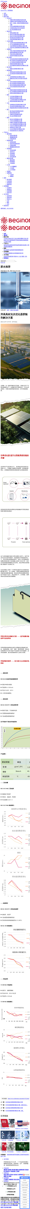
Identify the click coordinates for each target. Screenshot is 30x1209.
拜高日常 (9, 192)
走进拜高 (9, 195)
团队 (8, 202)
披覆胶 (12, 176)
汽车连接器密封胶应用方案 (17, 86)
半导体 (8, 75)
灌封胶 (5, 15)
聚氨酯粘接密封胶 (15, 147)
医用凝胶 (12, 161)
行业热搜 (9, 181)
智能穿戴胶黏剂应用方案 (16, 52)
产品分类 (6, 1168)
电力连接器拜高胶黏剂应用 (17, 83)
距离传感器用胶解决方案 (16, 93)
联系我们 (6, 1181)
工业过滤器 (10, 41)
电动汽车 (9, 31)
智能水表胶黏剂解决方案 (16, 68)
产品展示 (9, 187)
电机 (8, 94)
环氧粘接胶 (13, 145)
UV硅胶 (12, 168)
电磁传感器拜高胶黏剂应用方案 (18, 90)
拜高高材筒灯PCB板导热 (16, 130)
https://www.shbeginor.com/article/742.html (18, 1098)
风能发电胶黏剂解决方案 (16, 63)
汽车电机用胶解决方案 (16, 96)
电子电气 (9, 67)
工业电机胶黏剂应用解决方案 (18, 99)
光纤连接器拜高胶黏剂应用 (17, 81)
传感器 (8, 88)
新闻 (5, 177)
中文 (2, 1)
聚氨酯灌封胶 (13, 137)
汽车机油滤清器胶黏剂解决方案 (18, 42)
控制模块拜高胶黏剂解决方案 (18, 104)
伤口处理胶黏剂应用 (15, 116)
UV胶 (8, 164)
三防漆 (12, 174)
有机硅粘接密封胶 (15, 143)
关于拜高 (6, 194)
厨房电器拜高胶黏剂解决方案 (18, 72)
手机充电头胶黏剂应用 (16, 54)
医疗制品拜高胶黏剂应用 (16, 111)
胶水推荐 (9, 179)
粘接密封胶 (10, 140)
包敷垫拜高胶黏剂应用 (16, 114)
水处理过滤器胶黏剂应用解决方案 (19, 47)
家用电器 (9, 70)
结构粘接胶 (13, 142)
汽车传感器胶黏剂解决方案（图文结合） (17, 1105)
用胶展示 (9, 189)
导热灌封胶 (13, 156)
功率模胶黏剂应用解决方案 (17, 76)
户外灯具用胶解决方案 (16, 120)
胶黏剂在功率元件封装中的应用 (18, 78)
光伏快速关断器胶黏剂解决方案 (14, 1102)
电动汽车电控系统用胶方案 (17, 36)
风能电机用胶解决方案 (16, 98)
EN (4, 262)
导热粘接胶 (13, 150)
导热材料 (9, 148)
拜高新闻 (9, 182)
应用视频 (6, 186)
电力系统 (9, 57)
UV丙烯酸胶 (13, 166)
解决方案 (6, 16)
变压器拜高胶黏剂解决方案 (17, 106)
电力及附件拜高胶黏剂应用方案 (18, 60)
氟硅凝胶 (12, 160)
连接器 (8, 80)
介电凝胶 (12, 163)
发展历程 (9, 197)
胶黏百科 (9, 184)
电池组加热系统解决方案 (16, 37)
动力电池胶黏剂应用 (15, 29)
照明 (8, 117)
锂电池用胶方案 (14, 33)
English (5, 1)
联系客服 (10, 10)
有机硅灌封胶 (13, 135)
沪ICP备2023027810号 (7, 1202)
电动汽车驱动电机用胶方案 (17, 34)
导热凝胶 (12, 153)
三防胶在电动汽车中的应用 (17, 28)
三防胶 (21, 1154)
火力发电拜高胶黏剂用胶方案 (18, 62)
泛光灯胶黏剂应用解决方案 (17, 129)
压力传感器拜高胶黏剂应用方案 (18, 91)
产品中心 (6, 132)
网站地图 (16, 1202)
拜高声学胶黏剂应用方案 (16, 55)
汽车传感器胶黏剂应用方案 (17, 26)
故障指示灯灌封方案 (15, 127)
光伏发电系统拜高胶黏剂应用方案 (19, 59)
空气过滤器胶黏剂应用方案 (17, 44)
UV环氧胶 (12, 169)
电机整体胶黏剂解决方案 (16, 101)
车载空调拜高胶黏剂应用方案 (18, 19)
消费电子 (9, 49)
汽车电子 (9, 18)
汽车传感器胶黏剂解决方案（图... (15, 1110)
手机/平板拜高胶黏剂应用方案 (18, 50)
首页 (5, 13)
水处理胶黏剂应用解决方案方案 (18, 46)
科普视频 (9, 191)
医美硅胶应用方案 (15, 112)
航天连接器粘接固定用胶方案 (18, 85)
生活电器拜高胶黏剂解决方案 (18, 73)
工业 (8, 103)
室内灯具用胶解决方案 (16, 119)
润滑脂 (8, 171)
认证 (8, 200)
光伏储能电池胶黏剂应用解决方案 (19, 65)
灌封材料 (9, 134)
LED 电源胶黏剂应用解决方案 (18, 124)
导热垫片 (12, 151)
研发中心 (9, 199)
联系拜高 (6, 205)
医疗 (8, 109)
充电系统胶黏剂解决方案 (16, 39)
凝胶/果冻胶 (10, 158)
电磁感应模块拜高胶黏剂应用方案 (19, 107)
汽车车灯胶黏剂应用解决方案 (18, 125)
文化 (8, 204)
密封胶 (12, 1154)
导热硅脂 (12, 155)
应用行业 (6, 1173)
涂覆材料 (9, 173)
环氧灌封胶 (13, 138)
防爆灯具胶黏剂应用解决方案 (18, 122)
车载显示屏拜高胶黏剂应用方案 (18, 21)
